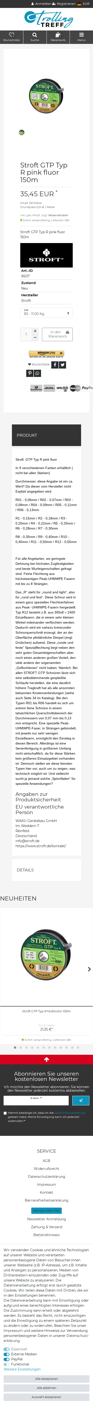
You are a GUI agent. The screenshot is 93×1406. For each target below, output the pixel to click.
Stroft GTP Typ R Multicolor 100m (46, 1011)
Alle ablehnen (46, 1388)
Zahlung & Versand (46, 1227)
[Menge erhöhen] (35, 331)
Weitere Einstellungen (22, 1369)
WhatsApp (37, 373)
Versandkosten (58, 215)
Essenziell (19, 1349)
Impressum (46, 1184)
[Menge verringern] (35, 337)
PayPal (17, 1359)
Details (25, 870)
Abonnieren (80, 1100)
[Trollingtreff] (46, 19)
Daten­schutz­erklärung (46, 1176)
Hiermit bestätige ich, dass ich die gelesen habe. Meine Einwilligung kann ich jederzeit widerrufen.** (46, 1117)
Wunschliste (40, 364)
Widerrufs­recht (46, 1169)
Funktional (20, 1364)
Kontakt (46, 1192)
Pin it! (29, 373)
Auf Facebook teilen (54, 365)
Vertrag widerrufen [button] (46, 1210)
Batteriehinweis (46, 1235)
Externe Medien (24, 1354)
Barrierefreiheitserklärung (46, 1200)
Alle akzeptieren (46, 1379)
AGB (46, 1161)
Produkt (27, 435)
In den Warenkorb (57, 334)
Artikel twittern (62, 365)
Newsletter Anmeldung (46, 1219)
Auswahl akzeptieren (46, 1397)
